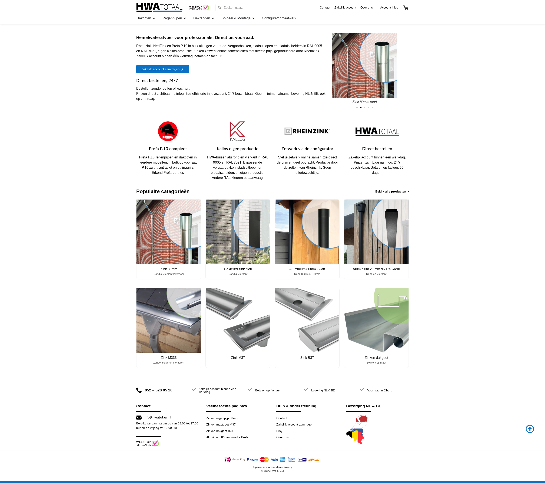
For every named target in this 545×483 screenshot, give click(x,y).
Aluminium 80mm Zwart (307, 269)
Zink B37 (307, 357)
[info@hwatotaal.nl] (139, 417)
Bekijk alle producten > (392, 191)
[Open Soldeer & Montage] (253, 18)
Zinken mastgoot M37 (221, 424)
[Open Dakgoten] (154, 18)
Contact (325, 7)
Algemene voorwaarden (267, 467)
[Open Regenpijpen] (184, 18)
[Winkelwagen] (405, 8)
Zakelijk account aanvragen (294, 424)
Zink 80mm (168, 269)
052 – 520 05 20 (158, 390)
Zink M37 (238, 357)
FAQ (279, 431)
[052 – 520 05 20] (139, 390)
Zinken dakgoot (376, 357)
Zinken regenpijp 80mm (222, 418)
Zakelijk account (345, 7)
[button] (337, 68)
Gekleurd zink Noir (238, 269)
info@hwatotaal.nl (157, 417)
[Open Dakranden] (213, 18)
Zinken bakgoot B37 (219, 431)
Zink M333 (169, 357)
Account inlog (389, 7)
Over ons (366, 7)
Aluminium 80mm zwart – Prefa (227, 437)
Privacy (288, 467)
